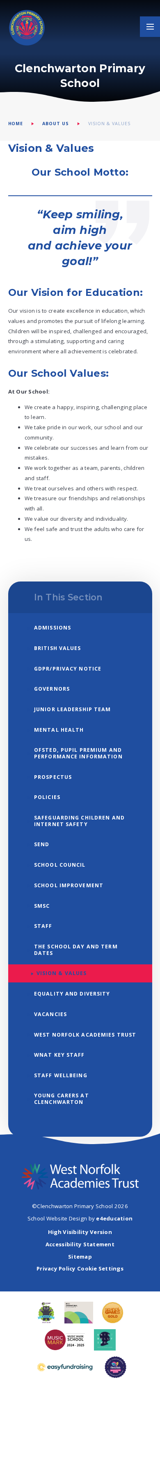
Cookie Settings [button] (100, 1268)
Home (15, 123)
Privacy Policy (56, 1268)
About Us (55, 123)
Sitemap (80, 1256)
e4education (114, 1218)
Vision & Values (109, 123)
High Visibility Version (80, 1232)
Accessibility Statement (80, 1244)
